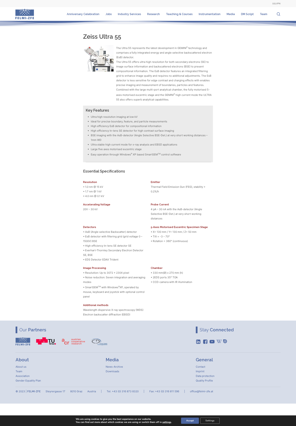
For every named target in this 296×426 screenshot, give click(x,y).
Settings (209, 420)
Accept (190, 420)
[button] (21, 366)
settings (166, 422)
